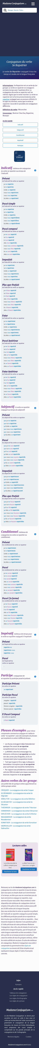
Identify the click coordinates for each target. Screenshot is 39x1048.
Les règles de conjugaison (18, 996)
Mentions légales (13, 1037)
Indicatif (20, 125)
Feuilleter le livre (10, 871)
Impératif (20, 140)
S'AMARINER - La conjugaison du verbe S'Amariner (19, 811)
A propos (18, 984)
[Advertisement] (19, 35)
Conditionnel (20, 135)
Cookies (28, 1037)
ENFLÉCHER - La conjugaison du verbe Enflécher (19, 814)
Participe (20, 145)
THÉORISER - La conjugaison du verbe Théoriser (19, 807)
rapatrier (6, 99)
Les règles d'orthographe (18, 998)
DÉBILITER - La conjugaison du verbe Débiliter (18, 799)
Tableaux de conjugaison (18, 993)
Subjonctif (20, 130)
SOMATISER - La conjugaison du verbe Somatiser (19, 822)
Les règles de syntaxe (17, 1001)
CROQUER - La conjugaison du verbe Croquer (17, 790)
